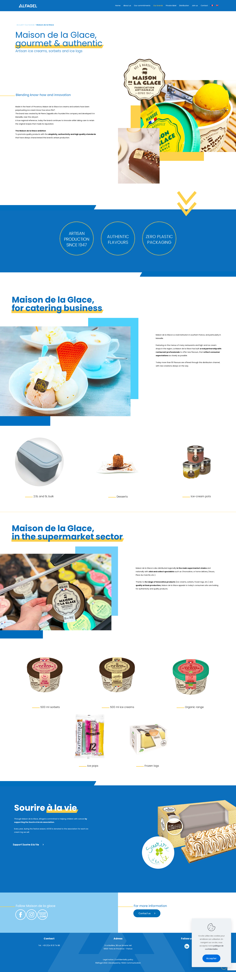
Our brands (29, 25)
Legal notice (108, 959)
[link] (39, 462)
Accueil (20, 25)
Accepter (211, 958)
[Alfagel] (28, 5)
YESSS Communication (131, 963)
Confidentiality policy (124, 959)
